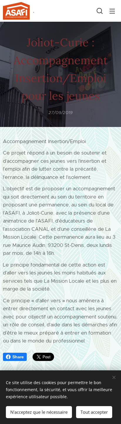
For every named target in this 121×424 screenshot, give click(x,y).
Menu (112, 11)
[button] (99, 11)
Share (18, 357)
